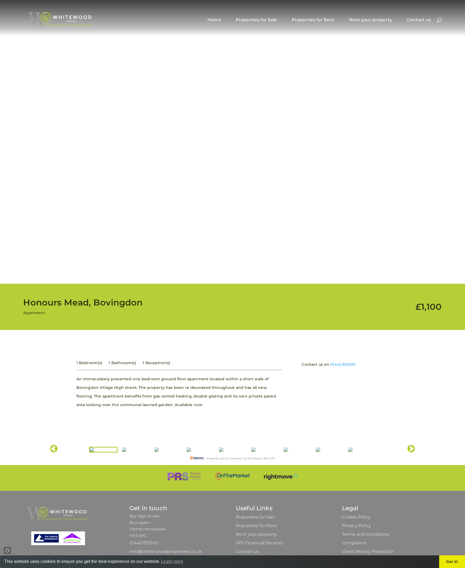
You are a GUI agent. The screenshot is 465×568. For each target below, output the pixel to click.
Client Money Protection (368, 551)
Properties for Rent (313, 19)
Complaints (354, 542)
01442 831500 (342, 364)
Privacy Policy (356, 525)
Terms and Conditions (366, 534)
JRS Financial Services (259, 542)
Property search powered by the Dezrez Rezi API (240, 458)
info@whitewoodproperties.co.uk (165, 551)
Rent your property (370, 19)
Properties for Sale (256, 19)
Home (214, 19)
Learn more (172, 561)
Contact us (419, 19)
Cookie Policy (356, 517)
